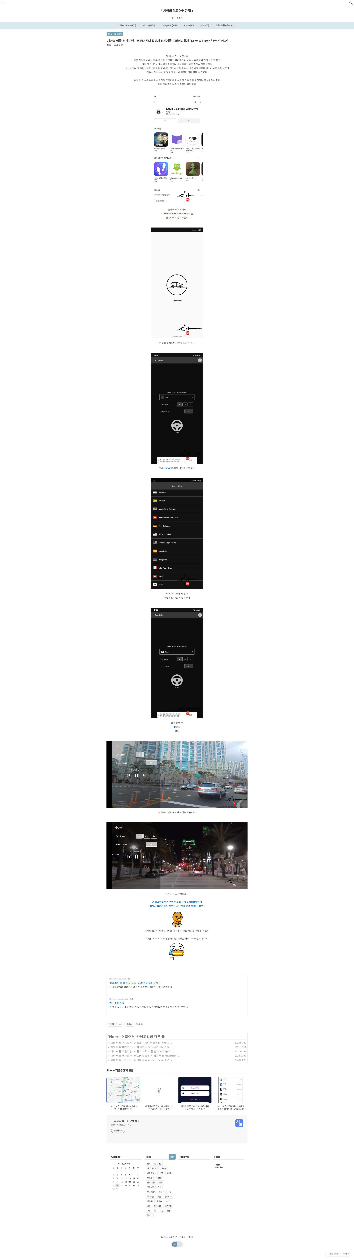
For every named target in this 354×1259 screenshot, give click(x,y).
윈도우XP (157, 1206)
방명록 (179, 17)
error (168, 1210)
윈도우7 (150, 1201)
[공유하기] (117, 1024)
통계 (160, 1182)
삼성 (167, 1201)
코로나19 (150, 1187)
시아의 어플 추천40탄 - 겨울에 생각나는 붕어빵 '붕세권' (138, 1042)
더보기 (172, 1157)
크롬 (159, 1196)
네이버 (161, 1191)
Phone (188, 25)
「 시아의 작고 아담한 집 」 (177, 10)
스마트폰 (150, 1196)
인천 (159, 1187)
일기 (148, 1163)
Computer (169, 25)
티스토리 (159, 1177)
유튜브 (149, 1177)
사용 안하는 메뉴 (224, 25)
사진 (161, 1210)
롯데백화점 (151, 1191)
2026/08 (126, 1163)
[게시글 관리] (120, 1024)
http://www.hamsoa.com (118, 999)
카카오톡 (168, 1206)
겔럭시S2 (157, 1163)
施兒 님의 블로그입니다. (121, 1124)
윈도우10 (168, 1196)
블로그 (149, 1215)
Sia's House (128, 25)
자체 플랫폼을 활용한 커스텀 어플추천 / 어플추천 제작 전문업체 (140, 987)
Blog (204, 25)
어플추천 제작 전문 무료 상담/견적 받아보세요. (135, 983)
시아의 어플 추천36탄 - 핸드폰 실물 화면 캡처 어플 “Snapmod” (142, 1055)
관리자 (182, 1237)
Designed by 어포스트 (169, 1237)
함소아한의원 (116, 1003)
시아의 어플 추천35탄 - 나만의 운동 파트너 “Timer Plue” (138, 1060)
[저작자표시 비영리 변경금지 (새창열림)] (139, 1024)
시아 (148, 1206)
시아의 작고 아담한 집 (152, 1173)
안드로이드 (151, 1182)
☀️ (174, 1244)
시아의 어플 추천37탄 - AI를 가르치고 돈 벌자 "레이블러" (139, 1051)
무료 (169, 1191)
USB (161, 1173)
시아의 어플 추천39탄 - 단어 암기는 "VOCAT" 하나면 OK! (139, 1047)
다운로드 (163, 1168)
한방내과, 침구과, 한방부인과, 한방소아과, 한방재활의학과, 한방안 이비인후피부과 (150, 1007)
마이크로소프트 (152, 1168)
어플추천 (128, 1036)
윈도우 (159, 1201)
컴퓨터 (169, 1173)
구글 (148, 1210)
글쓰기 (190, 1237)
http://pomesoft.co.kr (117, 979)
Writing (148, 25)
